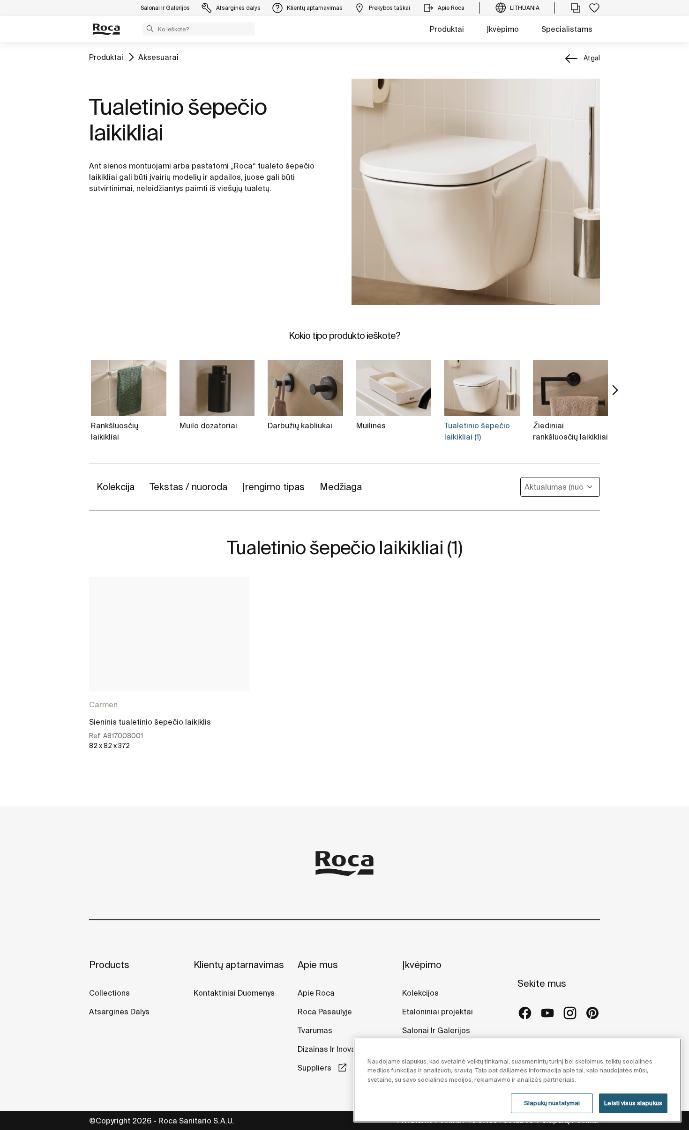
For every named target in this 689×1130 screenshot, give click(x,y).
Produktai (447, 29)
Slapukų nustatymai (552, 1103)
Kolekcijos (420, 993)
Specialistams (566, 29)
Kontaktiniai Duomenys (234, 993)
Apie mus (318, 964)
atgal (592, 58)
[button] (150, 28)
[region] (517, 1080)
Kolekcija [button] (116, 486)
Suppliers (315, 1068)
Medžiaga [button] (341, 486)
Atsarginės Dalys (119, 1011)
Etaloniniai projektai (437, 1011)
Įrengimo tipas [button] (273, 486)
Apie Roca (316, 993)
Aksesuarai (158, 57)
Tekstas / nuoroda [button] (188, 486)
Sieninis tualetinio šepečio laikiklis (150, 722)
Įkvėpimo (503, 29)
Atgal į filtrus (668, 1019)
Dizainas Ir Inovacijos (335, 1049)
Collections (109, 993)
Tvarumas (315, 1030)
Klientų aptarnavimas (239, 964)
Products (109, 964)
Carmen (103, 704)
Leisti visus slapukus (633, 1103)
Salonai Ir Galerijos (436, 1030)
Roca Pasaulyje (325, 1011)
